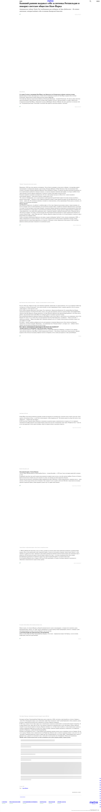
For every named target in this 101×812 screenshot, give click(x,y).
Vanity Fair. (51, 97)
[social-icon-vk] (3, 810)
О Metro (4, 801)
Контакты (43, 801)
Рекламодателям (14, 801)
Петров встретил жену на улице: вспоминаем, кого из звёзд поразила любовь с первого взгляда (48, 737)
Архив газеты (61, 801)
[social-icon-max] (10, 810)
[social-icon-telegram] (5, 810)
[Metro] (50, 1)
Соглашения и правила (30, 801)
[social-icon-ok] (7, 810)
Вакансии (52, 801)
